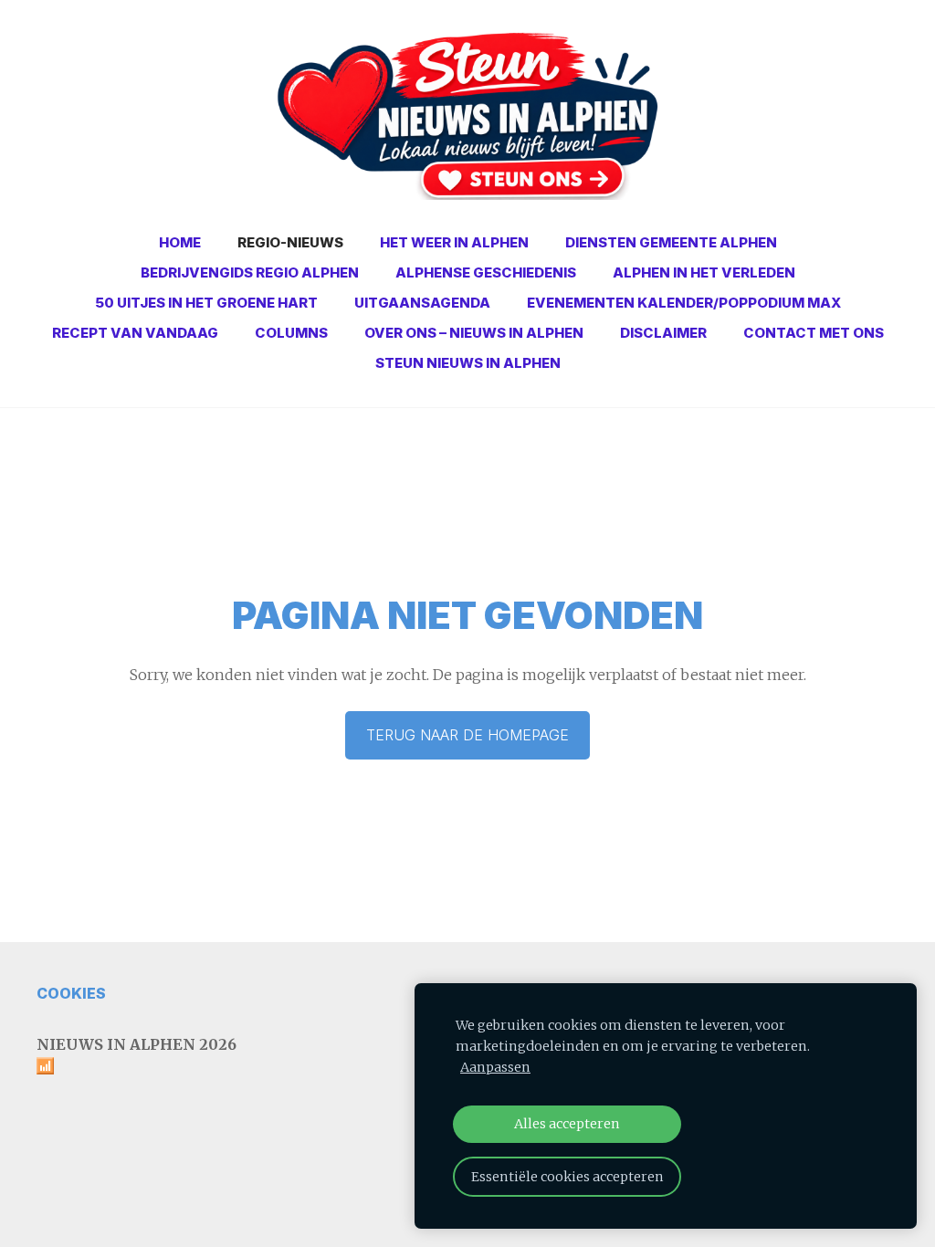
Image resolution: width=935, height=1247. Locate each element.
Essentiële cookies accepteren (567, 1176)
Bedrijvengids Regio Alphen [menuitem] (250, 272)
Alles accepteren (567, 1124)
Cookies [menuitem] (71, 993)
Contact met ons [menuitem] (813, 332)
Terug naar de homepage (467, 735)
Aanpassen (495, 1067)
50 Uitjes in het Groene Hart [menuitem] (206, 302)
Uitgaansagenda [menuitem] (422, 302)
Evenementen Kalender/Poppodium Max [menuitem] (684, 302)
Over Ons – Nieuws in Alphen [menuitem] (473, 332)
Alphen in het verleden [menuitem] (704, 272)
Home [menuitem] (180, 242)
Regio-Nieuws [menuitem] (290, 242)
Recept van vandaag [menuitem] (135, 332)
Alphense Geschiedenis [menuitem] (485, 272)
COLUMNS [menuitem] (291, 332)
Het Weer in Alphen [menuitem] (454, 242)
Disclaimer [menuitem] (663, 332)
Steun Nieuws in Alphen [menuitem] (468, 363)
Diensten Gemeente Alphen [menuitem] (671, 242)
